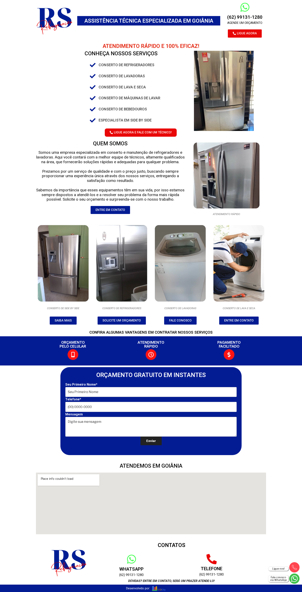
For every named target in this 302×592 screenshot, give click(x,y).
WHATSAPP (131, 569)
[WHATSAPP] (131, 559)
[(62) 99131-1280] (245, 7)
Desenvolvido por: (138, 588)
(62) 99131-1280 (245, 17)
